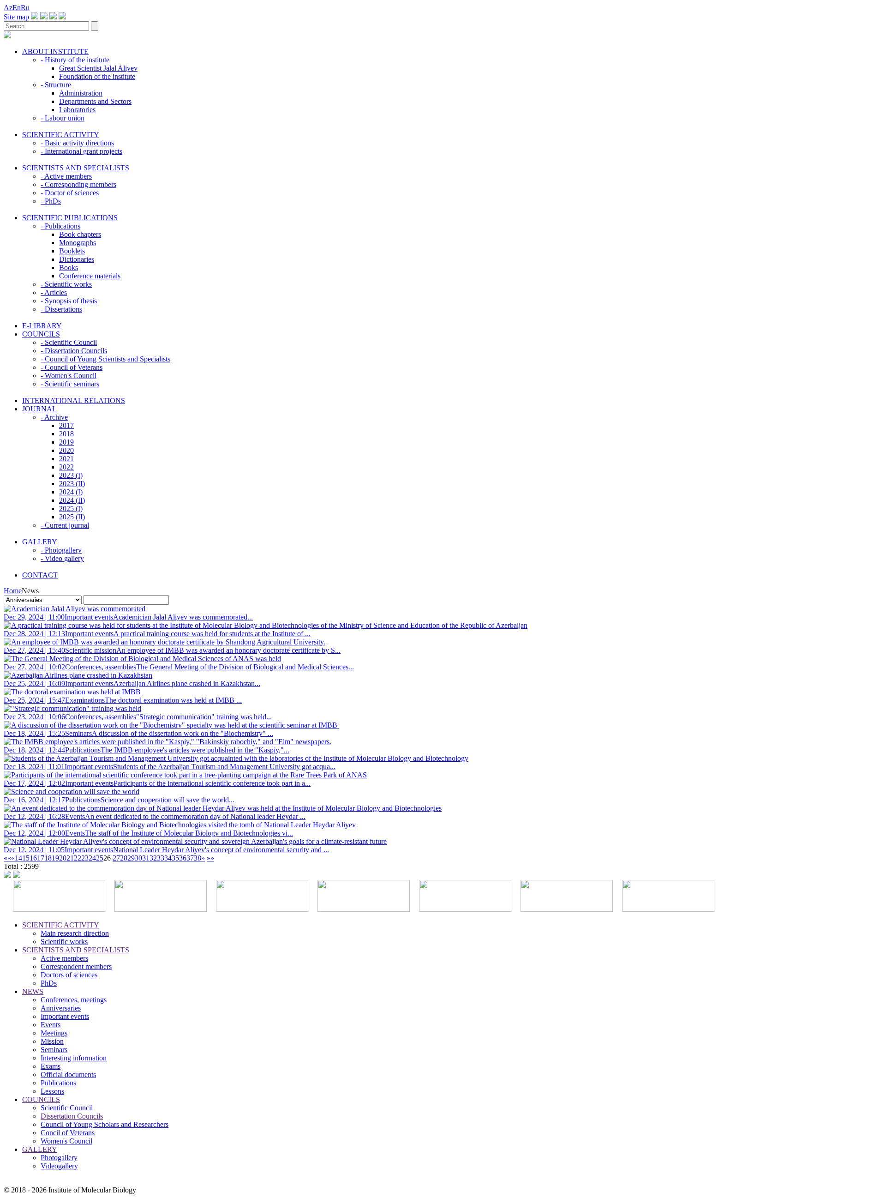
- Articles (54, 292)
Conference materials (89, 276)
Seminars (54, 1050)
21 (70, 858)
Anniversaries (61, 1008)
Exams (50, 1066)
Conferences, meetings (74, 1000)
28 (123, 858)
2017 (66, 425)
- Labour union (62, 118)
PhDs (49, 983)
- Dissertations (61, 309)
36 (182, 858)
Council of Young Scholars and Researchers (104, 1124)
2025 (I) (71, 508)
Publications (58, 1083)
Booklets (72, 251)
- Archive (54, 417)
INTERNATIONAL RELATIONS (73, 400)
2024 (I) (71, 492)
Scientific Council (67, 1108)
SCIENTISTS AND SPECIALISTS (75, 168)
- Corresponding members (78, 184)
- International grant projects (81, 151)
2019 (66, 442)
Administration (80, 93)
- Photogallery (61, 550)
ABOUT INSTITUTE (55, 51)
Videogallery (59, 1166)
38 (197, 858)
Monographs (77, 243)
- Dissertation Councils (74, 351)
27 (116, 858)
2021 (66, 459)
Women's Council (66, 1141)
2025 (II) (72, 517)
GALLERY (39, 542)
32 (153, 858)
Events (50, 1025)
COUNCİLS (41, 1099)
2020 (66, 450)
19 (55, 858)
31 (146, 858)
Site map (16, 17)
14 (18, 858)
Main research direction (75, 933)
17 (40, 858)
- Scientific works (66, 284)
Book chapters (80, 234)
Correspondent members (76, 966)
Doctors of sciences (69, 975)
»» (210, 858)
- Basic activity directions (77, 143)
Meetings (54, 1033)
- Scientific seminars (70, 384)
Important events (65, 1016)
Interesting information (74, 1058)
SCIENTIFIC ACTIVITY (60, 134)
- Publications (60, 226)
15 (26, 858)
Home (13, 591)
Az (8, 8)
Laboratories (77, 110)
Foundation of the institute (97, 76)
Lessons (52, 1091)
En (16, 8)
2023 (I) (71, 475)
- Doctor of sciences (70, 193)
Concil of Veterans (68, 1133)
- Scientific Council (69, 342)
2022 (66, 467)
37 (190, 858)
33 (160, 858)
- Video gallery (62, 558)
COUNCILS (41, 334)
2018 (66, 434)
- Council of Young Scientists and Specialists (105, 359)
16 (33, 858)
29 (131, 858)
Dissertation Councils (72, 1116)
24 (92, 858)
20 (62, 858)
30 (138, 858)
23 (85, 858)
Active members (64, 958)
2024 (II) (72, 500)
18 (48, 858)
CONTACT (40, 575)
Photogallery (59, 1158)
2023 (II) (72, 484)
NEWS (32, 991)
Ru (25, 8)
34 (168, 858)
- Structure (56, 85)
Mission (52, 1041)
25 (99, 858)
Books (68, 267)
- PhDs (51, 201)
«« (7, 858)
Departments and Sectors (95, 101)
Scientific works (64, 941)
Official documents (68, 1074)
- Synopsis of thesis (69, 301)
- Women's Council (68, 375)
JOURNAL (39, 409)
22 (77, 858)
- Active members (66, 176)
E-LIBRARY (42, 326)
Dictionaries (76, 259)
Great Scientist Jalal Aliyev (98, 68)
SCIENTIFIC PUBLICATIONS (70, 218)
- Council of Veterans (71, 367)
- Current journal (65, 525)
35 (175, 858)
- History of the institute (75, 60)
